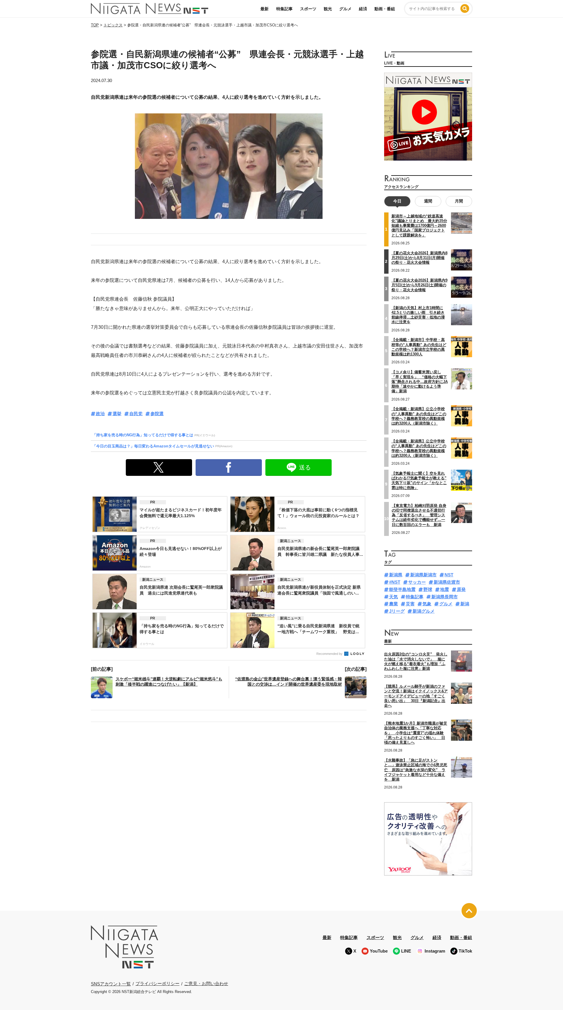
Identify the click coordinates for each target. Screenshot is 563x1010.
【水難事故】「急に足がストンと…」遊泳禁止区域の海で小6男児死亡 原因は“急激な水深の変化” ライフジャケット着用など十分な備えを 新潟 (415, 769)
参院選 (157, 413)
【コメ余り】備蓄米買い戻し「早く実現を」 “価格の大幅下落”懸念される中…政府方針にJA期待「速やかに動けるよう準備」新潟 (419, 381)
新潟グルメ (424, 611)
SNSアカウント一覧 (111, 983)
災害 (410, 603)
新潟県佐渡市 (447, 582)
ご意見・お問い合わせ (206, 983)
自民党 (136, 413)
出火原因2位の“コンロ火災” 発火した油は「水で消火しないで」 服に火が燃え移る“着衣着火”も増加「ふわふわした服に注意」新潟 (415, 661)
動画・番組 (384, 8)
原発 (461, 589)
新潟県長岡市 (444, 596)
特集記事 (284, 8)
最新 (264, 8)
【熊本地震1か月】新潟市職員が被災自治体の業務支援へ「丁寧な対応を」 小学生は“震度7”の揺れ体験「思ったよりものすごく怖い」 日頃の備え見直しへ (415, 733)
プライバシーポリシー (157, 983)
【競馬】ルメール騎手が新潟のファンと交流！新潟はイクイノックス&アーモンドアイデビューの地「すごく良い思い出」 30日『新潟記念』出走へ (416, 696)
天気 (393, 596)
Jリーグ (397, 611)
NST (449, 574)
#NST (394, 582)
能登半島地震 (402, 589)
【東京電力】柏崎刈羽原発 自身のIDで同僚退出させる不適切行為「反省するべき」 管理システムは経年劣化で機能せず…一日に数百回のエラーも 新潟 (419, 515)
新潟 (464, 603)
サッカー (417, 582)
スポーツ (308, 8)
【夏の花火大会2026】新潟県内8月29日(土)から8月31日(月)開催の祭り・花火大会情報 (419, 258)
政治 (100, 413)
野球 (427, 589)
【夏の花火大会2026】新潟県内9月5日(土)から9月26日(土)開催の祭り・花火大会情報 (419, 285)
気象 (427, 603)
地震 (444, 589)
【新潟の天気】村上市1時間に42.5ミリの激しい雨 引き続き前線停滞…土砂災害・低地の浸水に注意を (418, 315)
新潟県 (395, 574)
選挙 (117, 413)
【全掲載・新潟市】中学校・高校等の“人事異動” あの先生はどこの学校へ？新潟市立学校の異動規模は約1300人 (418, 347)
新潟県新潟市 (423, 574)
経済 (363, 8)
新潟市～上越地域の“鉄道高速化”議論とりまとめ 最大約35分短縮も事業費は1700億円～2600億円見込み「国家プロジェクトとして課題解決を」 (419, 225)
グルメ (345, 8)
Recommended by (329, 653)
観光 (328, 8)
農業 (393, 603)
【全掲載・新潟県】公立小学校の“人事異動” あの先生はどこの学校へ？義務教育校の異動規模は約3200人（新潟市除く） (418, 416)
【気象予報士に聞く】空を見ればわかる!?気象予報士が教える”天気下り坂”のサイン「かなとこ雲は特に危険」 (419, 480)
